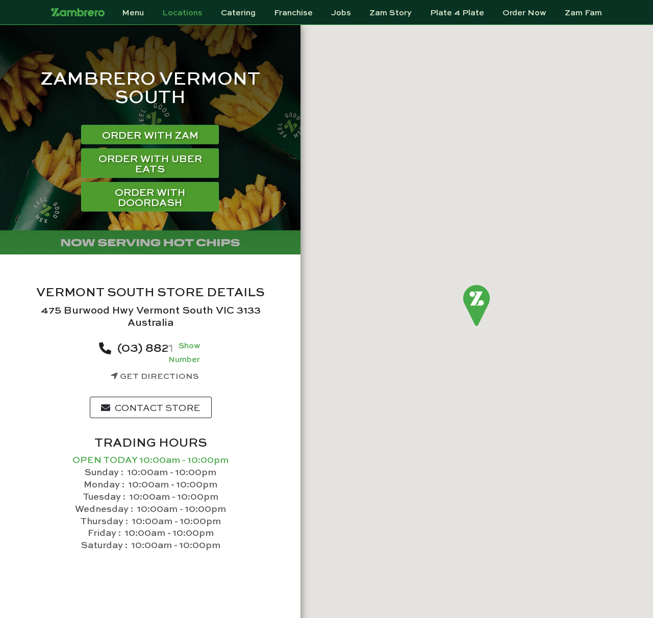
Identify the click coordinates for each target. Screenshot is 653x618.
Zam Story (390, 12)
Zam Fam (583, 12)
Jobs (341, 12)
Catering (238, 12)
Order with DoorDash (150, 196)
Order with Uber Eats (150, 162)
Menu (133, 12)
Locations (182, 12)
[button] (477, 306)
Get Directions (158, 375)
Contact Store (156, 407)
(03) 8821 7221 (159, 346)
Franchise (293, 12)
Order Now (524, 12)
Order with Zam (150, 134)
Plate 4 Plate (457, 12)
